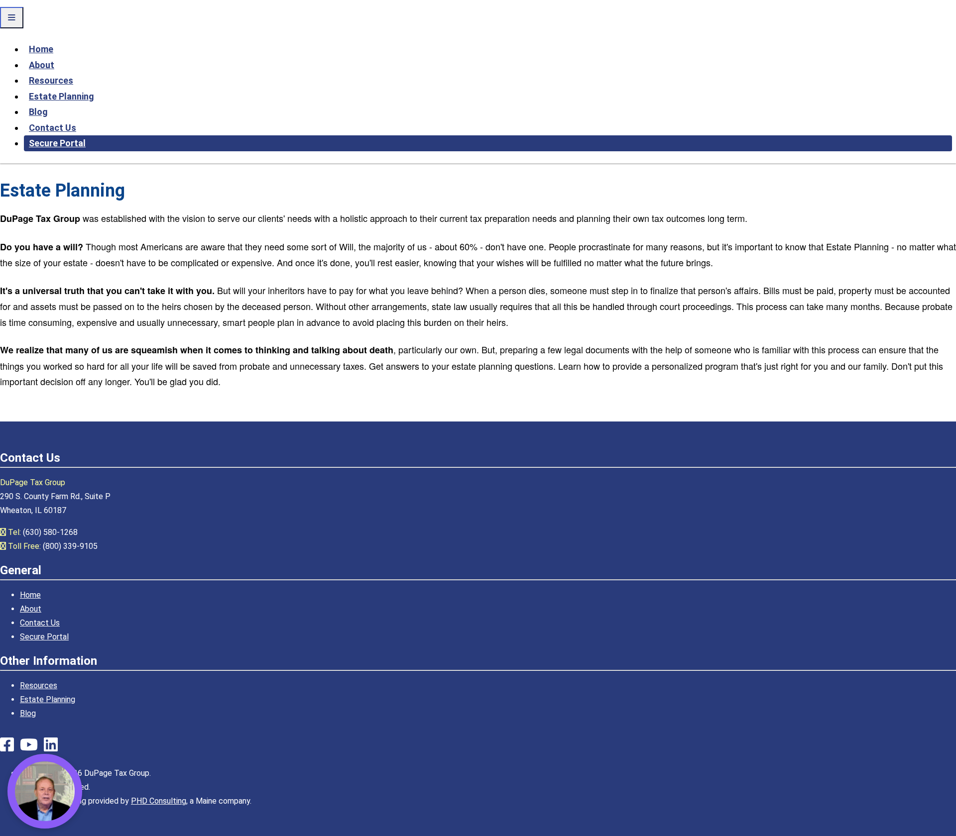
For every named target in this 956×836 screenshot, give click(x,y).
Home (41, 49)
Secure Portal (57, 143)
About (41, 65)
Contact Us (52, 127)
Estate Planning (61, 96)
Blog (38, 111)
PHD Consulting (158, 801)
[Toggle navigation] (11, 17)
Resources (51, 80)
